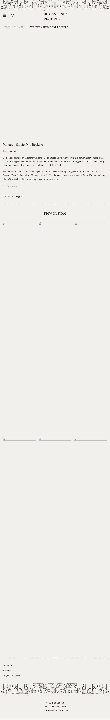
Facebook (7, 670)
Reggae (19, 196)
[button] (6, 15)
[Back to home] (55, 15)
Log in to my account (12, 675)
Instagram (7, 665)
